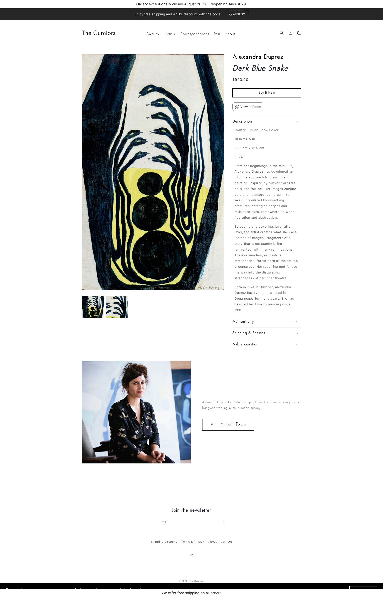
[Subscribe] (223, 522)
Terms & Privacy (192, 541)
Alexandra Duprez (257, 57)
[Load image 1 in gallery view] (93, 307)
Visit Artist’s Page (228, 424)
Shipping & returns (164, 541)
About (212, 541)
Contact (226, 541)
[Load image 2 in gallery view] (117, 307)
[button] (281, 32)
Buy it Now (267, 93)
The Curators (196, 581)
